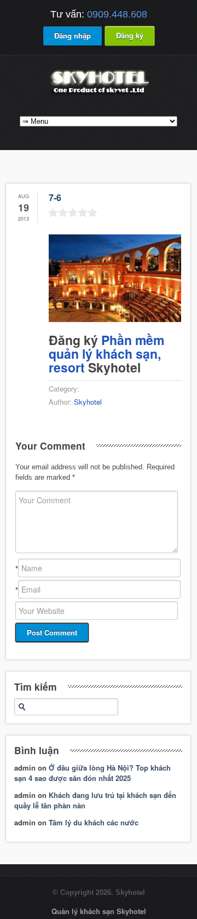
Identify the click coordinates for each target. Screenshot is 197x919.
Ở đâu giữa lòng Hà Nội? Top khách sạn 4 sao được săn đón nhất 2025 (92, 773)
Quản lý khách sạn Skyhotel (98, 911)
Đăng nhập (72, 35)
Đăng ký (129, 35)
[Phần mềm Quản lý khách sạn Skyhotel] (98, 94)
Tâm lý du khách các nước (93, 822)
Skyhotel (88, 402)
